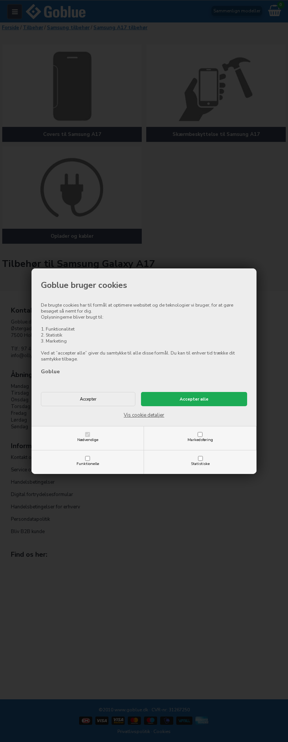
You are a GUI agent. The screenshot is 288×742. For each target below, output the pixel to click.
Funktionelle (87, 463)
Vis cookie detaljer (144, 415)
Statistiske (200, 463)
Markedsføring (200, 440)
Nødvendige (87, 440)
